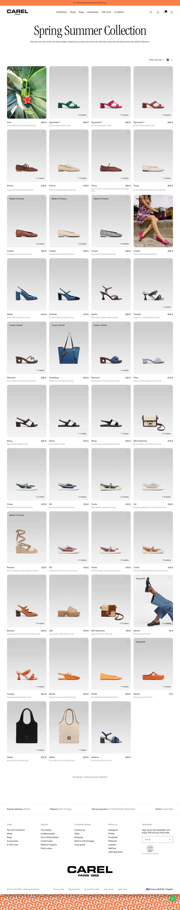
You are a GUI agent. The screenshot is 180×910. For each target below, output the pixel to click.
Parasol (16, 567)
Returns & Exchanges (84, 841)
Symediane (35, 889)
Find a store (46, 848)
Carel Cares (46, 841)
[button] (61, 12)
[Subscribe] (170, 839)
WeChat (112, 848)
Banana (15, 631)
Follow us (112, 824)
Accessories (12, 841)
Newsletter (147, 824)
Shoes (10, 833)
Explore (44, 824)
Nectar (140, 631)
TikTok (111, 833)
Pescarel (14, 377)
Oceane (57, 314)
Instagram (113, 830)
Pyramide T (58, 122)
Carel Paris (13, 889)
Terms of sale (108, 889)
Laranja (141, 314)
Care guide (80, 844)
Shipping (79, 837)
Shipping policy (74, 889)
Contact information (92, 889)
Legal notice (122, 889)
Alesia (13, 757)
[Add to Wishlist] (43, 69)
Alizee (14, 314)
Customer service (83, 824)
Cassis (14, 251)
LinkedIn (112, 844)
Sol (53, 504)
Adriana (99, 757)
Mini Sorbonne (144, 441)
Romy (13, 441)
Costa (13, 504)
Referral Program (49, 844)
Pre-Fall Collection (16, 830)
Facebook (113, 837)
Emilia (98, 694)
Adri (57, 631)
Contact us (80, 830)
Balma (57, 694)
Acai (13, 122)
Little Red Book (115, 852)
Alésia (55, 757)
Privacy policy (58, 889)
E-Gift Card (12, 844)
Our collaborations (49, 837)
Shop (9, 824)
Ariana (14, 185)
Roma (55, 441)
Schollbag (57, 377)
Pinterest (112, 841)
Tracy (98, 185)
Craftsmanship (48, 833)
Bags (9, 837)
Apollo (98, 314)
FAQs (77, 833)
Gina (140, 377)
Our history (46, 830)
